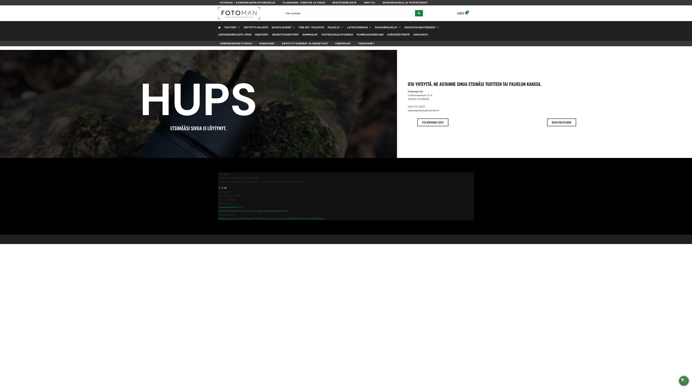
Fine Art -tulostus (311, 27)
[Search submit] (419, 13)
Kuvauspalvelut (386, 27)
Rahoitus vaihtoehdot (420, 27)
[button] (684, 381)
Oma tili (369, 2)
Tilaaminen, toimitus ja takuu (303, 2)
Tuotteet (230, 27)
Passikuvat (267, 43)
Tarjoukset (366, 43)
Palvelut (334, 27)
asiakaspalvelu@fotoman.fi (272, 211)
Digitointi (261, 34)
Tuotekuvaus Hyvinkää (337, 34)
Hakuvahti (420, 34)
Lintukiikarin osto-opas (234, 34)
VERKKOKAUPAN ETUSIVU (236, 43)
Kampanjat (310, 34)
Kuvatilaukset (282, 27)
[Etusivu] (219, 27)
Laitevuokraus (357, 27)
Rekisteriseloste (344, 2)
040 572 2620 (247, 211)
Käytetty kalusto (256, 27)
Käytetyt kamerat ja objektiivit (305, 43)
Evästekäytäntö (398, 34)
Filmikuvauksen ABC (370, 34)
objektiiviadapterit (285, 34)
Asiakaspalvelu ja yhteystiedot (405, 2)
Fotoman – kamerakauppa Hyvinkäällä (247, 2)
